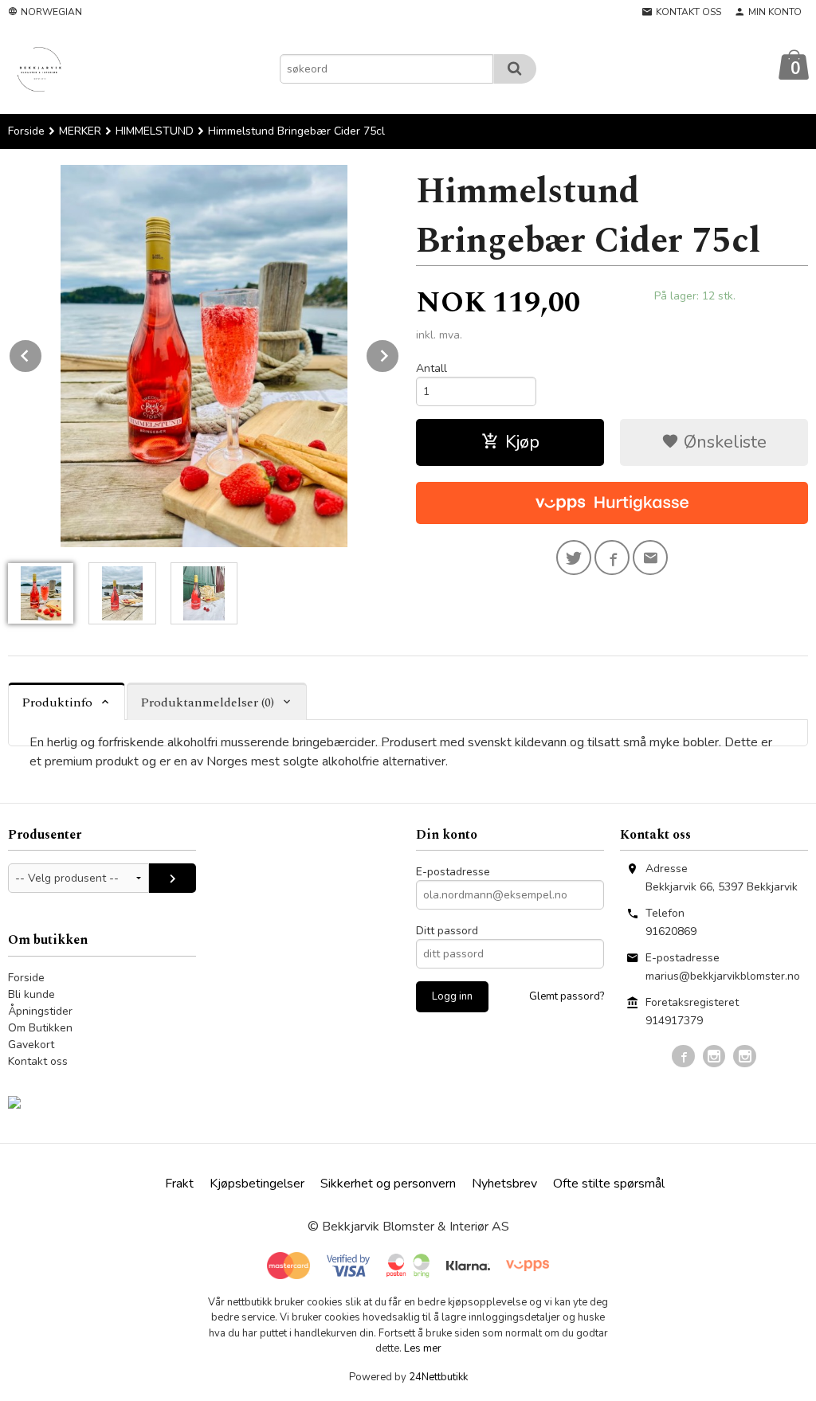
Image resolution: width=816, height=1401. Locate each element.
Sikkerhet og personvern (388, 1183)
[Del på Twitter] (573, 557)
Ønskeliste (723, 442)
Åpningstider (40, 1011)
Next (399, 353)
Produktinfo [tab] (57, 702)
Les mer (422, 1348)
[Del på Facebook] (612, 557)
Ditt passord (447, 930)
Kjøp (522, 442)
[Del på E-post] (650, 557)
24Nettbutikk (438, 1377)
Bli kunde (31, 994)
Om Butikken (40, 1027)
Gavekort (31, 1044)
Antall (431, 368)
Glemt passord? (566, 996)
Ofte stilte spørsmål (609, 1183)
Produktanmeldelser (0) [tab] (207, 702)
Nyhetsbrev (504, 1183)
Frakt (179, 1183)
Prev (42, 353)
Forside (26, 131)
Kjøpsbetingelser (257, 1183)
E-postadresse (453, 871)
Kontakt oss (38, 1061)
